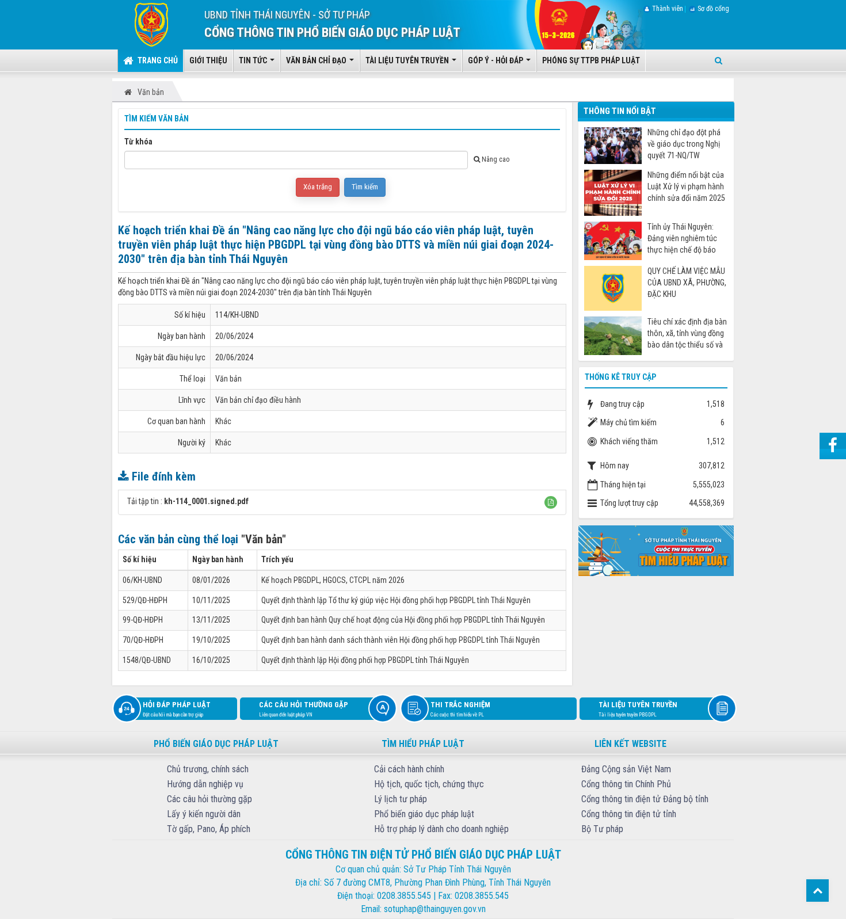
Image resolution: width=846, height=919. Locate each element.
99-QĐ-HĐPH (143, 619)
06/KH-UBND (142, 580)
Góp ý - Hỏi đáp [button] (496, 60)
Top (817, 890)
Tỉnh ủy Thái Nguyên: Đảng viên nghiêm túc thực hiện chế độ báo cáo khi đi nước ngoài (682, 238)
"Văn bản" (263, 539)
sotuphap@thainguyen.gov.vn (435, 908)
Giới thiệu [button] (208, 60)
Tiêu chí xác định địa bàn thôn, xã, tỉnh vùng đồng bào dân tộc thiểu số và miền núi (687, 333)
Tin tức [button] (254, 60)
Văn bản (228, 378)
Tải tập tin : (188, 501)
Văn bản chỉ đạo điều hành (258, 400)
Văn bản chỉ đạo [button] (317, 60)
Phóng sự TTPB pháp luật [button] (591, 60)
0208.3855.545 (404, 895)
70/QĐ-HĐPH (143, 640)
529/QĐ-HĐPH (145, 600)
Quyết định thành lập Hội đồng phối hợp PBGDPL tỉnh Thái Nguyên (365, 660)
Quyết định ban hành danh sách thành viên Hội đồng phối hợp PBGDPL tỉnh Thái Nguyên (400, 640)
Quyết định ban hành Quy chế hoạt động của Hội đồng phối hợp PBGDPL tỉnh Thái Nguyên (403, 619)
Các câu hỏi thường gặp (303, 709)
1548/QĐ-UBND (147, 660)
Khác (223, 421)
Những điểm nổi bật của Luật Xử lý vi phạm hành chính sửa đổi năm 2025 (686, 186)
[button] (551, 502)
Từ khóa (138, 141)
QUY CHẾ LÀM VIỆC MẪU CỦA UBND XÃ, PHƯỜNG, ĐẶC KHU (686, 282)
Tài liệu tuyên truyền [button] (408, 60)
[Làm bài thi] (656, 550)
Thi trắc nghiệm (460, 709)
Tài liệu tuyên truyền (638, 709)
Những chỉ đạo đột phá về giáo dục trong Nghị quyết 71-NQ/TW (684, 144)
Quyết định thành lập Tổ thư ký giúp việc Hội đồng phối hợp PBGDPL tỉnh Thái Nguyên (396, 600)
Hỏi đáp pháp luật (177, 709)
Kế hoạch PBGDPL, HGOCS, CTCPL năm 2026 (333, 580)
